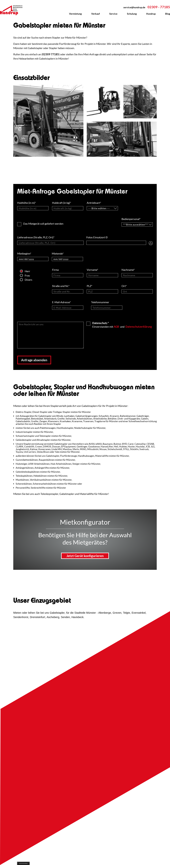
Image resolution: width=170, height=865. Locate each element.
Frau (22, 275)
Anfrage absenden (34, 360)
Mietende (58, 253)
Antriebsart (94, 202)
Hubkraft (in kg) (61, 202)
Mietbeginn (24, 253)
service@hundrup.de (134, 7)
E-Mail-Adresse (61, 302)
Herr (22, 271)
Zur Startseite (13, 10)
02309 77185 (50, 54)
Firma (55, 269)
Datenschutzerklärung (139, 326)
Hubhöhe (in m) (26, 202)
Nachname (128, 269)
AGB (116, 326)
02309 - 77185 (159, 7)
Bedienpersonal (131, 219)
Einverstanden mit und (122, 324)
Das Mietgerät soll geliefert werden (43, 223)
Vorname (92, 269)
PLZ (89, 285)
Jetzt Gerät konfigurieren (85, 556)
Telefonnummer (100, 302)
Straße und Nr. (60, 285)
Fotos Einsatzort (97, 237)
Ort (124, 285)
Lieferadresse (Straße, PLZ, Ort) (35, 237)
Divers (22, 279)
